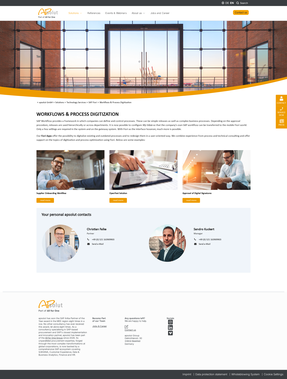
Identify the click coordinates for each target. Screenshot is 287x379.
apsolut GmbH (46, 102)
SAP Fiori (92, 102)
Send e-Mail (98, 244)
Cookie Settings (273, 374)
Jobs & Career (99, 326)
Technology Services (76, 102)
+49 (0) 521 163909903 (103, 239)
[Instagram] (170, 322)
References (93, 13)
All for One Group (54, 338)
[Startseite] (48, 13)
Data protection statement (211, 374)
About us (137, 13)
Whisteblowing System (245, 374)
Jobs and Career (160, 13)
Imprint (187, 374)
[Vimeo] (170, 333)
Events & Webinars (116, 13)
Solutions (73, 13)
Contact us (241, 12)
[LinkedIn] (170, 327)
